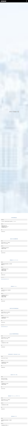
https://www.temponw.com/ (4, 326)
